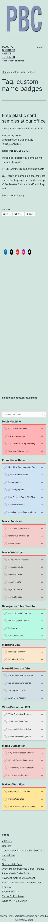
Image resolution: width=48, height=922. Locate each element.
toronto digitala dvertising (19, 729)
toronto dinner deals (17, 635)
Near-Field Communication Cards (22, 467)
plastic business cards (18, 474)
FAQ (4, 859)
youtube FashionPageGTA (19, 736)
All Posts (7, 841)
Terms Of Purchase (13, 896)
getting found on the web (19, 791)
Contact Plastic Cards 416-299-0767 (22, 850)
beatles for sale (15, 574)
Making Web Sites (16, 799)
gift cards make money (18, 428)
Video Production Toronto (19, 714)
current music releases (18, 559)
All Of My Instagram (17, 698)
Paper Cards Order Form (16, 873)
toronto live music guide (18, 536)
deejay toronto (14, 543)
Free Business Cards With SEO (21, 497)
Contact (6, 846)
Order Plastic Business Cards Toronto (23, 868)
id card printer (14, 482)
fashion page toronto (17, 652)
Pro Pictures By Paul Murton (20, 675)
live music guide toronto (18, 620)
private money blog (16, 436)
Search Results (10, 891)
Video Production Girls (18, 721)
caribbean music (15, 567)
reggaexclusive (15, 589)
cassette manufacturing (18, 775)
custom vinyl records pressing (21, 768)
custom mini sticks (16, 504)
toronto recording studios (19, 528)
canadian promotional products (22, 512)
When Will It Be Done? (14, 900)
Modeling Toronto (16, 659)
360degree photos (16, 690)
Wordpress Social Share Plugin (17, 916)
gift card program (16, 489)
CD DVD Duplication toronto (20, 760)
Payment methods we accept (18, 878)
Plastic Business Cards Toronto (8, 51)
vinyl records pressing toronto (21, 753)
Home (5, 72)
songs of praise (15, 597)
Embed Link (8, 855)
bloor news (13, 628)
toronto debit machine (18, 451)
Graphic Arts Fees (12, 864)
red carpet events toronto (19, 613)
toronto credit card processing (21, 443)
